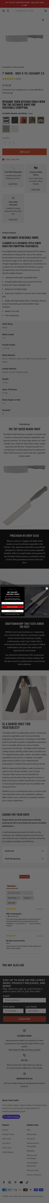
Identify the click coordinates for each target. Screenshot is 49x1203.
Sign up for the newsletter (12, 606)
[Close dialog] (47, 588)
